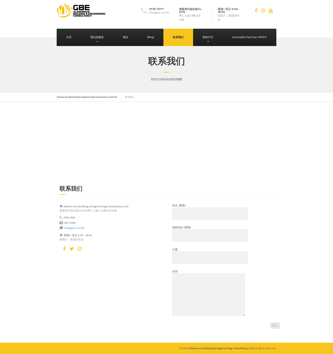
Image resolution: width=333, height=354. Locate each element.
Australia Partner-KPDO (249, 37)
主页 (68, 37)
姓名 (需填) (179, 205)
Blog (150, 37)
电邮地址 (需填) (181, 227)
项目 (125, 37)
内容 (175, 271)
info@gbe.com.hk (74, 228)
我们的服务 (97, 37)
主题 (175, 249)
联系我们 (178, 37)
